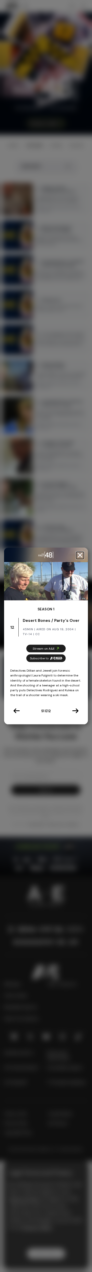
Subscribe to (39, 658)
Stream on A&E (44, 649)
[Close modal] (80, 555)
